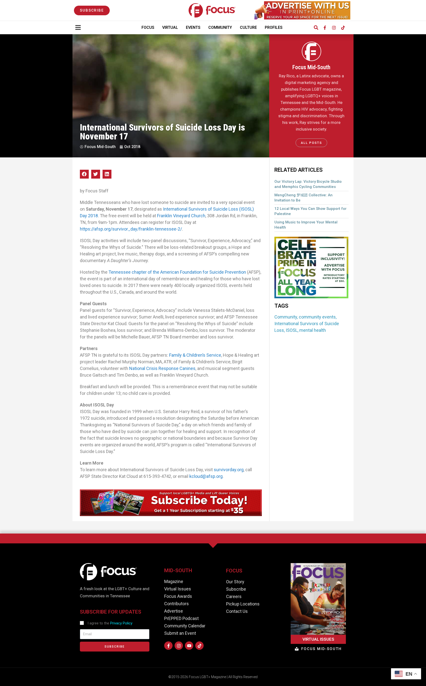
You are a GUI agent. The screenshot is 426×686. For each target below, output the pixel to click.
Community (220, 27)
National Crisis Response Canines (162, 368)
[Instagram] (334, 27)
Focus (148, 27)
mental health (312, 330)
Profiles (274, 27)
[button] (316, 28)
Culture (248, 27)
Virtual (170, 27)
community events (317, 316)
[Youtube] (189, 645)
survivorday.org (229, 469)
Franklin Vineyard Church (181, 215)
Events (193, 27)
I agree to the (110, 623)
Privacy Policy (121, 623)
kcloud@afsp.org (206, 476)
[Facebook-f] (324, 27)
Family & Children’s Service (195, 355)
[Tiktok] (343, 27)
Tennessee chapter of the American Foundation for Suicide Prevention (177, 272)
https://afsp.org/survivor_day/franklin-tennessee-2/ (131, 229)
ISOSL (292, 330)
